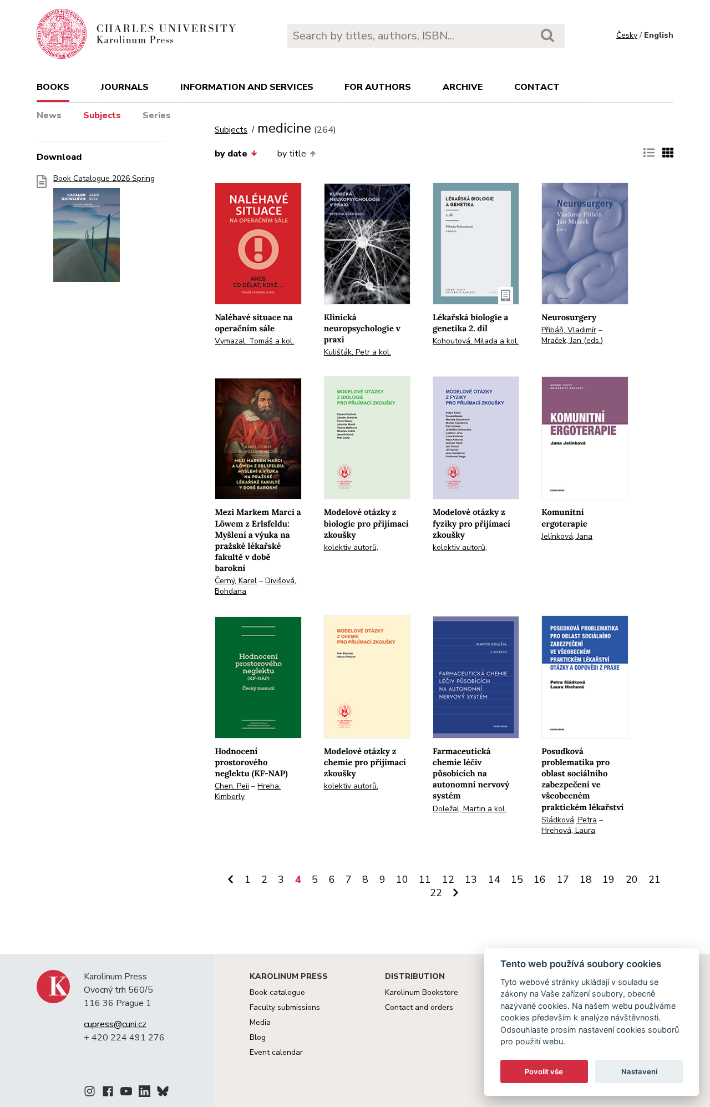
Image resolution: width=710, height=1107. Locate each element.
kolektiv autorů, (351, 547)
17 (563, 879)
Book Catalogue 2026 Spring (104, 179)
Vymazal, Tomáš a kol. (254, 341)
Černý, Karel (236, 580)
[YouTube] (126, 1093)
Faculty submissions (285, 1007)
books (53, 87)
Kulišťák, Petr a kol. (357, 352)
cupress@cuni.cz (115, 1024)
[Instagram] (89, 1093)
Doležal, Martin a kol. (469, 808)
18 (586, 879)
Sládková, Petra (569, 820)
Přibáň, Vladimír (568, 330)
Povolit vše (544, 1071)
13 (471, 879)
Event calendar (276, 1052)
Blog (258, 1037)
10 (402, 879)
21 (654, 879)
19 (608, 879)
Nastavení (639, 1071)
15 (517, 879)
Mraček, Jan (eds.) (572, 340)
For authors (377, 87)
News (49, 115)
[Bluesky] (163, 1093)
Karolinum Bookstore (421, 992)
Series (157, 115)
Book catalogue (277, 992)
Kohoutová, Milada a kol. (476, 341)
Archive (463, 87)
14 (494, 879)
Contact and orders (419, 1007)
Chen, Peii (232, 786)
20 (632, 879)
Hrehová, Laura (568, 830)
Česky (626, 35)
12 (448, 879)
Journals (125, 87)
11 (425, 879)
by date (231, 154)
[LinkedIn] (144, 1093)
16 (540, 879)
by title (291, 154)
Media (260, 1022)
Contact (537, 87)
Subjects (102, 115)
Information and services (246, 87)
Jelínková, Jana (566, 536)
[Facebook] (108, 1093)
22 (436, 892)
